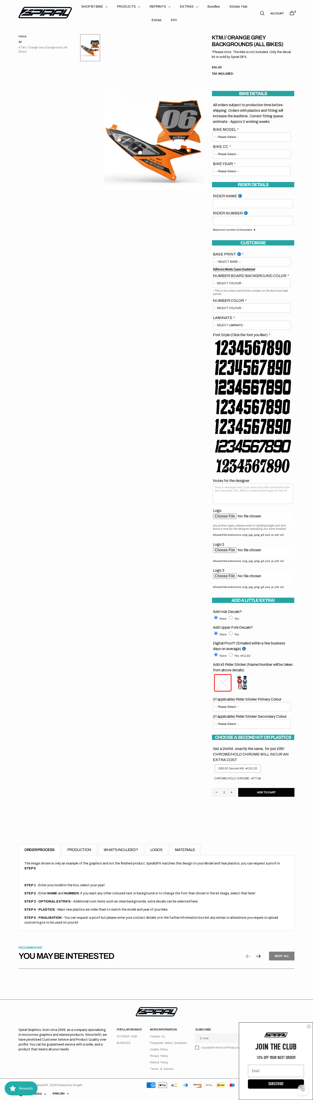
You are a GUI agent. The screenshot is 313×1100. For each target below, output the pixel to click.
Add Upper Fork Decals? (233, 627)
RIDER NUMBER (228, 213)
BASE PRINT (224, 254)
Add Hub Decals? (227, 612)
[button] (277, 13)
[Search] (262, 13)
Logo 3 (218, 570)
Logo (217, 511)
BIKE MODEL (224, 129)
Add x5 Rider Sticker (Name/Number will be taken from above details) (253, 667)
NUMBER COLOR (228, 301)
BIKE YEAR (223, 164)
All (20, 42)
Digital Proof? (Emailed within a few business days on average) (249, 646)
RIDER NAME (225, 196)
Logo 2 (218, 544)
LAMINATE (222, 318)
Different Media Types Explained (234, 269)
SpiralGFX (41, 1085)
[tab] (39, 849)
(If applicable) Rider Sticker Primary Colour (247, 699)
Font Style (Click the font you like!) (240, 335)
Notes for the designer (231, 481)
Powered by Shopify (69, 1085)
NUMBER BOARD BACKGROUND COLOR (249, 276)
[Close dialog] (309, 1026)
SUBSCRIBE (276, 1083)
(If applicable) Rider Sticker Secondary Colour (250, 716)
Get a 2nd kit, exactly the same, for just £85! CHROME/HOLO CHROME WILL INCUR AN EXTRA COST (251, 754)
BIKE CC (220, 147)
